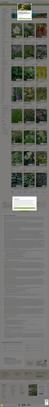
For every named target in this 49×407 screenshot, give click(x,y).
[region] (24, 203)
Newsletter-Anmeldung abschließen (24, 18)
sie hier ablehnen (25, 205)
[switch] (46, 404)
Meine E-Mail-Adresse (20, 14)
